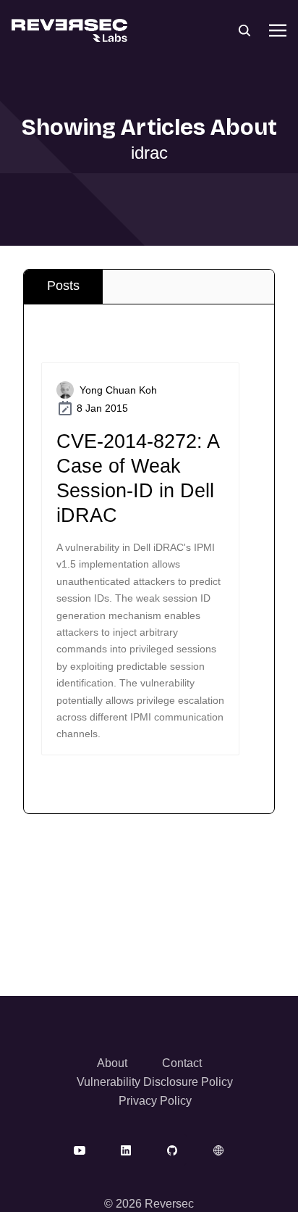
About (112, 1063)
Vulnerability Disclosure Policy (155, 1082)
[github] (172, 1150)
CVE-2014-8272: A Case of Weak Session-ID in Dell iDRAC (137, 478)
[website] (218, 1150)
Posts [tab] (63, 285)
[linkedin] (126, 1150)
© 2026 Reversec (149, 1204)
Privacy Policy (155, 1101)
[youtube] (79, 1150)
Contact (182, 1063)
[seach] (244, 30)
